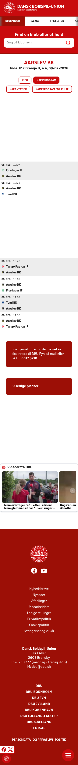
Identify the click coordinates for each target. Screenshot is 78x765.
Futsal (39, 728)
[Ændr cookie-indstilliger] (6, 758)
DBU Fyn (39, 698)
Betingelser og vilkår (39, 631)
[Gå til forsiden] (32, 7)
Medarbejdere (39, 607)
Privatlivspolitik (39, 619)
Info (25, 80)
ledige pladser (27, 386)
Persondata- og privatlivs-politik (39, 740)
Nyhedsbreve (39, 589)
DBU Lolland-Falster (39, 716)
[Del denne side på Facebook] (4, 750)
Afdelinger (39, 601)
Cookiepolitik (39, 625)
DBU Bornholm (39, 692)
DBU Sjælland (39, 722)
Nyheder (39, 595)
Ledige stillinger (39, 613)
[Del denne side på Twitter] (10, 750)
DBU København (39, 710)
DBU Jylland (39, 704)
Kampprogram (46, 80)
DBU (39, 686)
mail (53, 354)
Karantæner (18, 89)
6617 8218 (29, 358)
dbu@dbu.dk (41, 667)
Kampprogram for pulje (52, 89)
